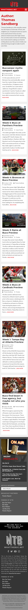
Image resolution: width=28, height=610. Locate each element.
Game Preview (19, 130)
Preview (18, 237)
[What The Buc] (14, 3)
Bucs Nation (6, 506)
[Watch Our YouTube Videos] (15, 551)
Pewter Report (6, 496)
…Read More (15, 150)
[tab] (14, 463)
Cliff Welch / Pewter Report (17, 174)
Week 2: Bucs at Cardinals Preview (12, 286)
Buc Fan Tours (6, 502)
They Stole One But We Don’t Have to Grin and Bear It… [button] (12, 474)
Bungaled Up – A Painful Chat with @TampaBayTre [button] (13, 470)
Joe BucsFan (6, 509)
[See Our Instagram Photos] (19, 551)
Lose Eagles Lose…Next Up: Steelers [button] (11, 479)
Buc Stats (5, 504)
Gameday (6, 348)
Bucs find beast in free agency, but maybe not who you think (13, 399)
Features (18, 75)
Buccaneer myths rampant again (12, 69)
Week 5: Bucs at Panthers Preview (12, 124)
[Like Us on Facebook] (8, 551)
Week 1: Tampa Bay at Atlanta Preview (13, 340)
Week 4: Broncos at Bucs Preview (13, 178)
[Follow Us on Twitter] (12, 551)
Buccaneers (10, 563)
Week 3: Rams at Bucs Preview (11, 231)
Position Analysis (8, 408)
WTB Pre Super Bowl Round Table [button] (13, 466)
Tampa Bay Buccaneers (14, 573)
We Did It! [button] (5, 463)
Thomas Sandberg (8, 75)
